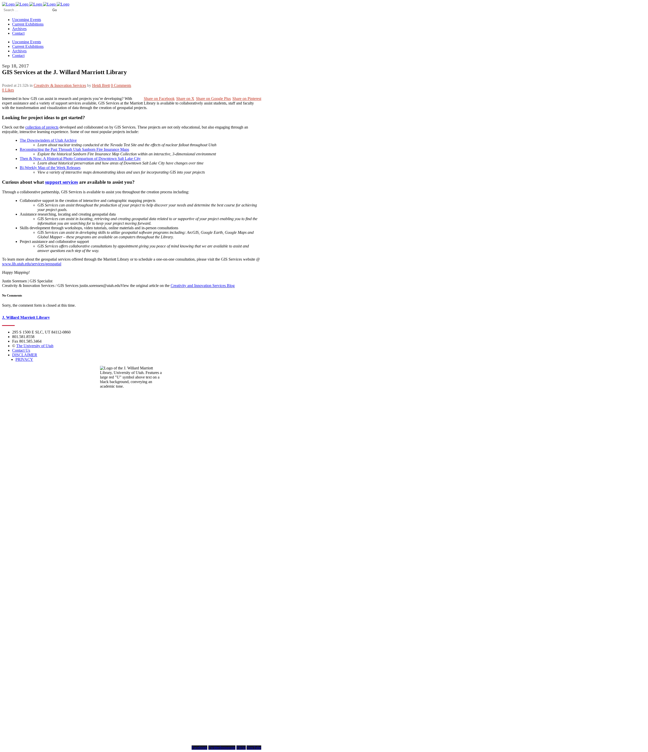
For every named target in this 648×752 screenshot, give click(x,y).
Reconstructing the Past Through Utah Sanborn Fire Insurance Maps (74, 149)
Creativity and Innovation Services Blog (203, 285)
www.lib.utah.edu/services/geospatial (31, 264)
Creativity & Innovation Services (60, 85)
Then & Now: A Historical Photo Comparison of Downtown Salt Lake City (80, 158)
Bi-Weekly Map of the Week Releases (50, 167)
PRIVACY (24, 359)
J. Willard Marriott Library (26, 317)
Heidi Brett (101, 85)
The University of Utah (34, 346)
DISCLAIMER (24, 355)
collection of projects (41, 127)
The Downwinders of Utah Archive (48, 140)
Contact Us (21, 350)
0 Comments (121, 85)
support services (61, 182)
